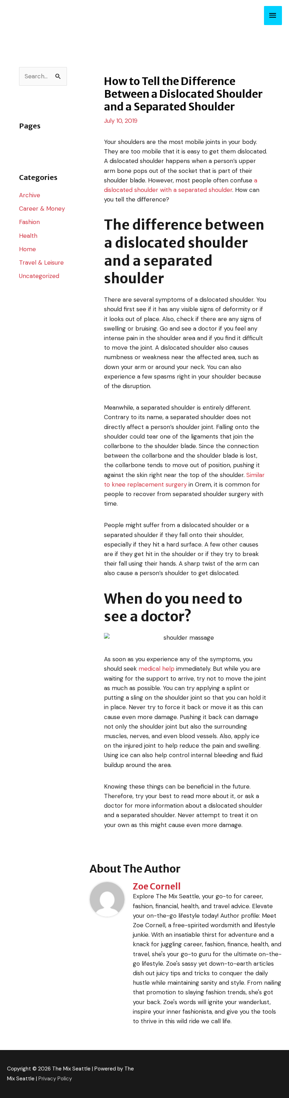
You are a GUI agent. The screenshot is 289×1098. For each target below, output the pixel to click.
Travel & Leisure (41, 262)
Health (28, 236)
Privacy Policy (55, 1078)
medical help (156, 668)
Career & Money (42, 208)
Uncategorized (39, 276)
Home (27, 249)
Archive (29, 195)
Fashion (29, 222)
